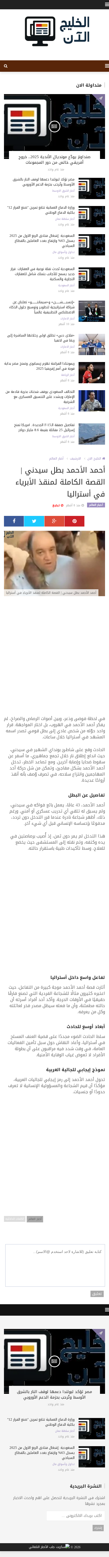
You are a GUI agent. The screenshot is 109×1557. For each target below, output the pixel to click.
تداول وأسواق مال (63, 252)
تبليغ (56, 505)
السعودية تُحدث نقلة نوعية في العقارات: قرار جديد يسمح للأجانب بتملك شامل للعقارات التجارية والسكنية (43, 274)
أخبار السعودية (66, 285)
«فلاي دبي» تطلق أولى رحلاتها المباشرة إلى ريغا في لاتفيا (41, 338)
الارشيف (75, 458)
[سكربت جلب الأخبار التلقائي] (49, 1547)
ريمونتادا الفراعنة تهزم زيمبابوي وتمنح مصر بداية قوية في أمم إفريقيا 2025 (39, 366)
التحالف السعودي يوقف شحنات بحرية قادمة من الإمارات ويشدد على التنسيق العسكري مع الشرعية (40, 396)
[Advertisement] (54, 658)
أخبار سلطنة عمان (65, 219)
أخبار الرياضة (68, 375)
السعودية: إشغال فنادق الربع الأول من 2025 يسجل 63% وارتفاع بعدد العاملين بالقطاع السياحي (42, 240)
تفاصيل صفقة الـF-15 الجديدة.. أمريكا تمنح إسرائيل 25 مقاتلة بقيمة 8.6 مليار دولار (44, 427)
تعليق (97, 1294)
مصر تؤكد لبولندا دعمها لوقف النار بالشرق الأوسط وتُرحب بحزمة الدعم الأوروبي (44, 182)
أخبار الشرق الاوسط (63, 191)
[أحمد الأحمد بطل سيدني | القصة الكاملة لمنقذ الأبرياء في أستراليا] (54, 563)
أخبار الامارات (67, 318)
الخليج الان (94, 458)
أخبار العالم (56, 458)
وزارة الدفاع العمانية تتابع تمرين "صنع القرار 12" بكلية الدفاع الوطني (41, 210)
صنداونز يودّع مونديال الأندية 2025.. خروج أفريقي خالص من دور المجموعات (54, 159)
